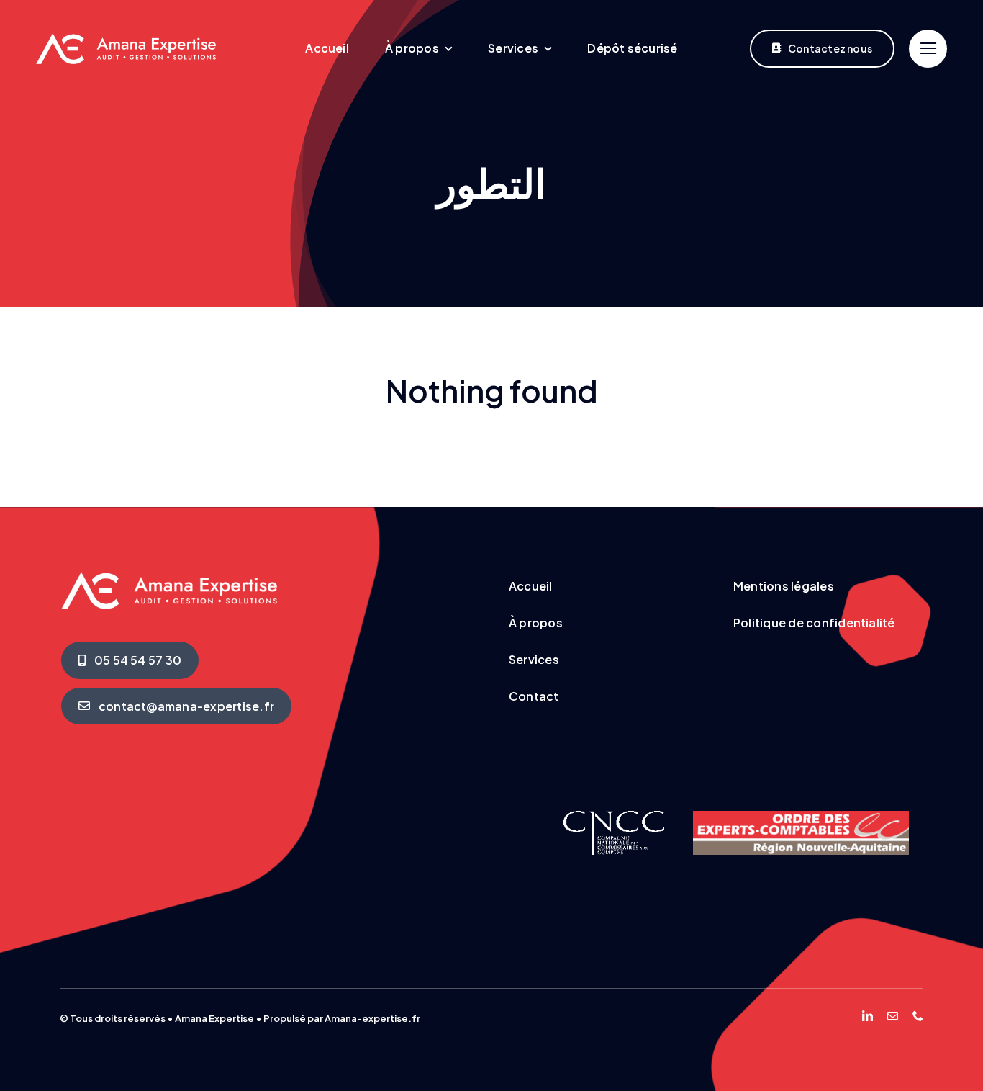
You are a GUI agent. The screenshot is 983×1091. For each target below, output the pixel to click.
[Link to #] (928, 49)
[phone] (917, 1015)
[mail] (892, 1015)
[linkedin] (867, 1015)
